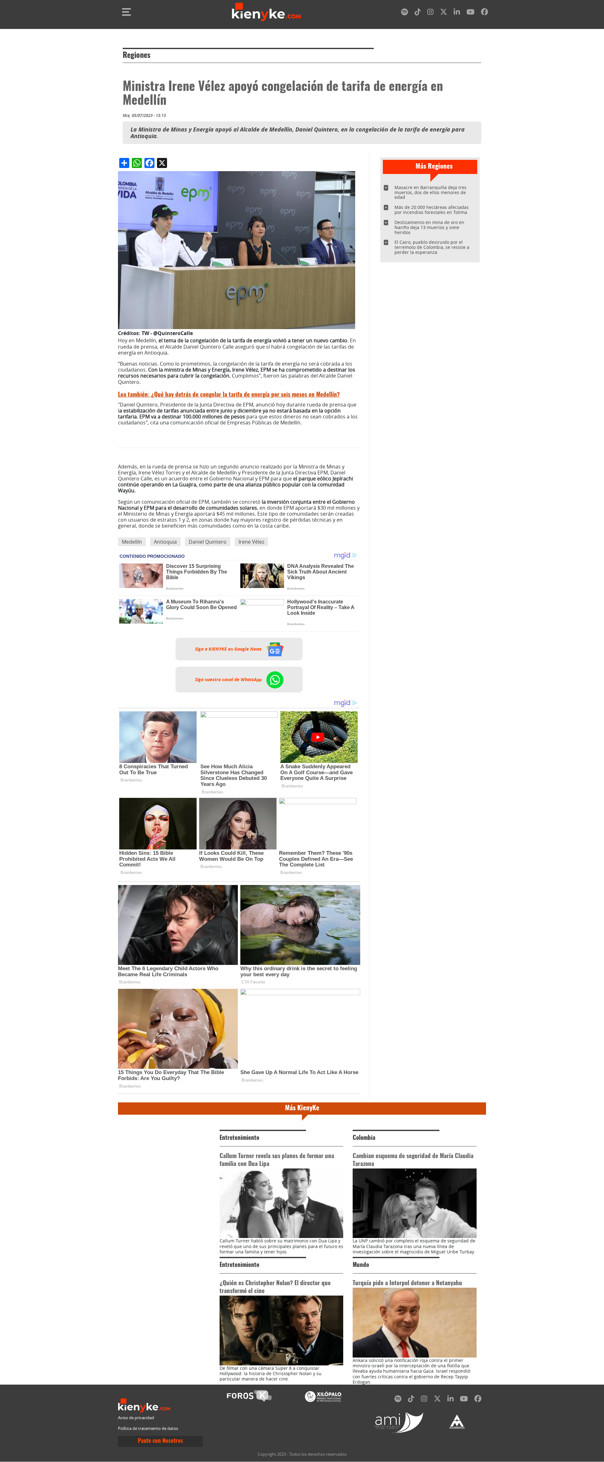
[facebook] (484, 13)
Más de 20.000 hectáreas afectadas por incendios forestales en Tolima (431, 209)
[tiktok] (418, 13)
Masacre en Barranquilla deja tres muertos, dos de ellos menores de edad (430, 192)
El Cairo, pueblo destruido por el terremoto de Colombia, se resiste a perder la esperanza (431, 247)
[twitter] (443, 13)
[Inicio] (266, 12)
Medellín (132, 541)
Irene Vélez (251, 541)
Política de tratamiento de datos (148, 1428)
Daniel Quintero (207, 541)
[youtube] (470, 13)
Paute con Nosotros (160, 1441)
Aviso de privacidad (136, 1417)
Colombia (364, 1138)
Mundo (361, 1265)
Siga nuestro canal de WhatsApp (229, 679)
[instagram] (430, 13)
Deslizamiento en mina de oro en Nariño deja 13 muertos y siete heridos (429, 227)
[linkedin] (457, 13)
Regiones (136, 55)
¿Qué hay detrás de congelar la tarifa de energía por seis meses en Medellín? (229, 395)
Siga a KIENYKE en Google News (229, 649)
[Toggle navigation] (126, 12)
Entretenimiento (239, 1138)
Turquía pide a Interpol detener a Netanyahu (407, 1283)
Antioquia (165, 541)
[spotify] (404, 13)
